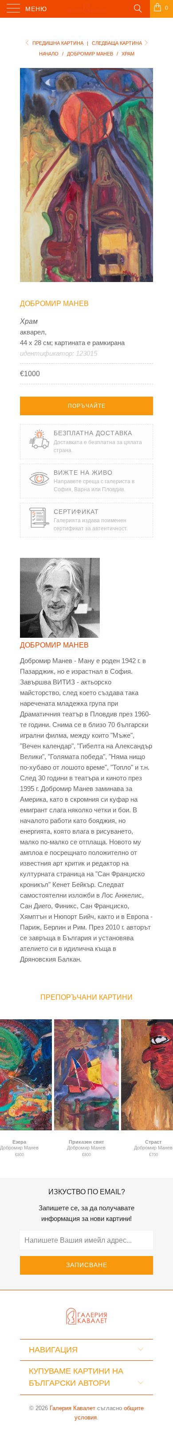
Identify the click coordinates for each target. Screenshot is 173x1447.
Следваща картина (117, 43)
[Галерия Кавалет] (86, 9)
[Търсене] (137, 8)
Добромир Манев (54, 303)
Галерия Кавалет (72, 1408)
